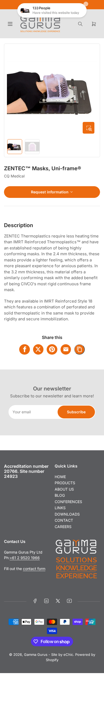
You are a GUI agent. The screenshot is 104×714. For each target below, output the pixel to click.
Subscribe (76, 412)
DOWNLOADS (67, 514)
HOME (60, 476)
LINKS (60, 507)
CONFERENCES (68, 501)
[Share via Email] (66, 349)
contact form (34, 568)
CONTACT (64, 520)
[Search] (80, 24)
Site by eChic (62, 654)
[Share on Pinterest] (52, 349)
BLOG (60, 495)
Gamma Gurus (35, 654)
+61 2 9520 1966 (25, 557)
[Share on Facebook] (24, 349)
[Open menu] (10, 24)
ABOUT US (64, 489)
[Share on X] (38, 349)
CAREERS (63, 526)
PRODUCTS (65, 483)
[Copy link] (79, 349)
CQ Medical (14, 176)
